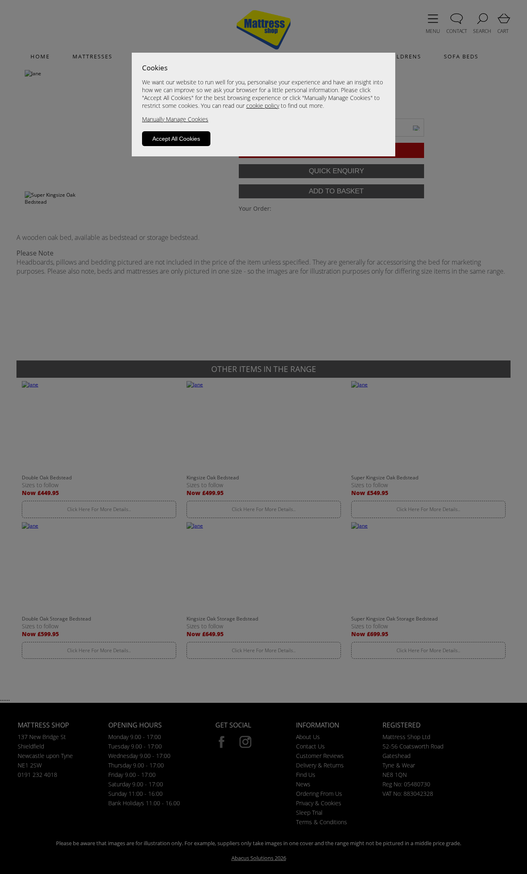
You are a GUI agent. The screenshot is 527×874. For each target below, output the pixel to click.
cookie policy (262, 105)
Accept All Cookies (176, 138)
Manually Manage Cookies (175, 119)
